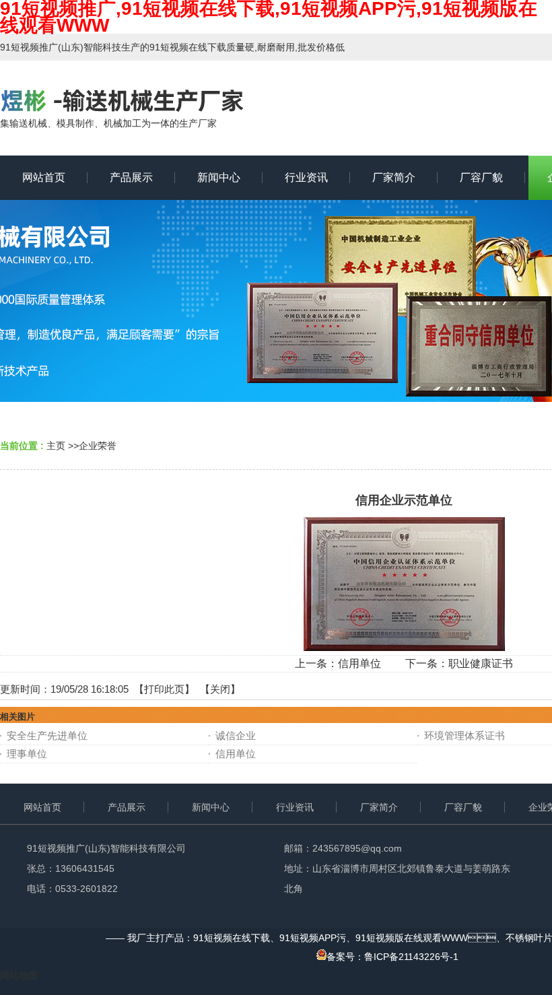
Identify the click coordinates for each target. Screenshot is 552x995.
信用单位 (359, 663)
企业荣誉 (97, 445)
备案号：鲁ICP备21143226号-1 (392, 956)
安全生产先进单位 (47, 735)
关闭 (220, 689)
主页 (55, 445)
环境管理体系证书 (464, 735)
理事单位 (27, 753)
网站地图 (19, 975)
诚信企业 (235, 735)
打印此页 (164, 689)
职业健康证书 (480, 663)
